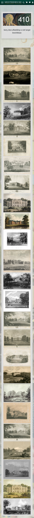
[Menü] (2, 2)
